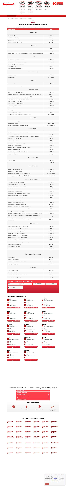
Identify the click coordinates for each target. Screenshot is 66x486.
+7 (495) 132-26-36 (39, 3)
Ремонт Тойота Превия (28, 443)
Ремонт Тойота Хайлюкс (36, 432)
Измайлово (30, 11)
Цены (37, 15)
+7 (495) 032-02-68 (22, 6)
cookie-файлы (55, 478)
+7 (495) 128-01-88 (30, 9)
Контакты (56, 15)
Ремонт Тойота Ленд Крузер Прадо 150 (36, 437)
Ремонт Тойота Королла (10, 427)
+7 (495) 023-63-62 (39, 6)
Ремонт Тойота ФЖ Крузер (36, 427)
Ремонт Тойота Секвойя (19, 448)
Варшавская (38, 4)
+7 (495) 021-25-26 (30, 12)
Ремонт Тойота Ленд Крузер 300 (19, 437)
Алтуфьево (46, 4)
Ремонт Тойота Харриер (10, 432)
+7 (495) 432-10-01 (30, 6)
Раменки (30, 1)
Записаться (10, 307)
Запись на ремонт (57, 4)
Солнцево (22, 1)
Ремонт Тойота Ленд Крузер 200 (10, 437)
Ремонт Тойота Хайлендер (28, 432)
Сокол (46, 1)
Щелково (22, 4)
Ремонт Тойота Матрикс (45, 437)
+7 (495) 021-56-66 (47, 9)
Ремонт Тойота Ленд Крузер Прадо (28, 437)
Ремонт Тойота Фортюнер (45, 427)
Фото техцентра (43, 15)
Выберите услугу (30, 15)
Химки (22, 11)
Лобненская (22, 7)
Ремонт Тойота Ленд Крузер (54, 432)
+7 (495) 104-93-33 (47, 3)
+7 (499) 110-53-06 (47, 6)
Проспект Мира (38, 7)
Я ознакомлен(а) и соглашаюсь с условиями (54, 481)
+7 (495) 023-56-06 (22, 12)
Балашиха (47, 7)
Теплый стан (38, 1)
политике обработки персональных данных (50, 480)
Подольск (30, 7)
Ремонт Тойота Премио (19, 443)
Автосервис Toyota (11, 15)
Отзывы (50, 15)
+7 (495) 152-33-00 (30, 3)
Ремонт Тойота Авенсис (28, 422)
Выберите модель (21, 15)
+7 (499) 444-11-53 (22, 9)
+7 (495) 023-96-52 (39, 9)
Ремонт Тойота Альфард (10, 422)
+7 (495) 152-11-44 (22, 3)
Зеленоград (30, 4)
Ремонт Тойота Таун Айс (54, 448)
